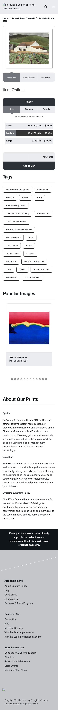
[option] (29, 335)
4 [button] (21, 379)
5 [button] (24, 379)
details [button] (46, 109)
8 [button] (33, 379)
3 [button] (18, 379)
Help (7, 590)
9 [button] (37, 379)
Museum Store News (16, 670)
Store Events (11, 666)
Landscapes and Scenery (17, 214)
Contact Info (11, 595)
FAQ (7, 624)
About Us (9, 657)
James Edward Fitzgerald (23, 18)
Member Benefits (14, 628)
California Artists (32, 278)
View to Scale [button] (46, 78)
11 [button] (43, 379)
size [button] (11, 109)
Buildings (10, 198)
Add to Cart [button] (29, 166)
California (30, 254)
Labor (8, 270)
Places (29, 246)
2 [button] (15, 379)
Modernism (11, 262)
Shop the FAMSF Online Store (20, 653)
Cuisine (25, 198)
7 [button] (30, 379)
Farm (31, 238)
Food (39, 198)
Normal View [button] (11, 78)
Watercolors (11, 278)
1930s (22, 270)
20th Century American (16, 222)
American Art (43, 214)
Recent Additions (41, 270)
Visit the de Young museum (19, 632)
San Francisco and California (19, 230)
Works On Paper (13, 238)
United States (12, 254)
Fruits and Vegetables (15, 206)
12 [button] (46, 379)
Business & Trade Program (19, 603)
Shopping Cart (12, 599)
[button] (29, 126)
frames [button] (29, 109)
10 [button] (40, 379)
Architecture (42, 190)
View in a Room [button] (29, 78)
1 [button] (12, 379)
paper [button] (29, 101)
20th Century (12, 246)
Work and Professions (34, 262)
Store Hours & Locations (17, 661)
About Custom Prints (16, 586)
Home (5, 18)
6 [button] (27, 379)
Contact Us (10, 619)
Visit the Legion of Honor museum (23, 637)
